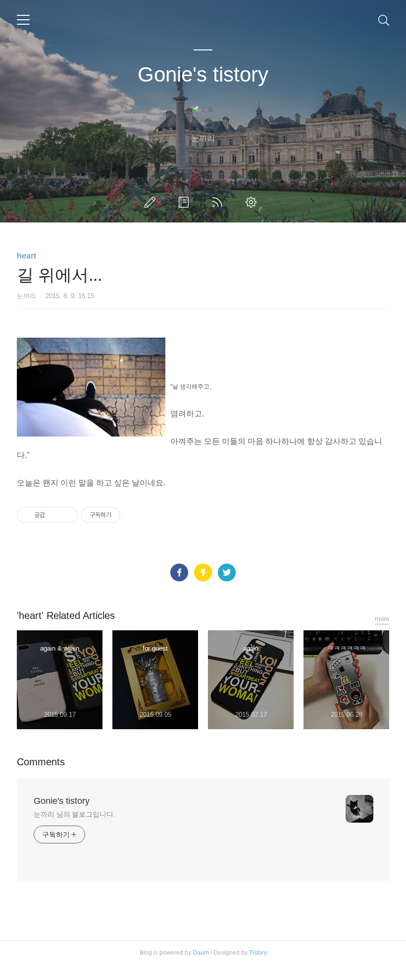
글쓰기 (152, 202)
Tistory (258, 952)
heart (26, 256)
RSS (219, 202)
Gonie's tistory (203, 74)
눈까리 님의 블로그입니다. (74, 814)
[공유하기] (54, 515)
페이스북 (179, 572)
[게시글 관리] (66, 515)
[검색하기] (383, 20)
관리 (253, 202)
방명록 (186, 202)
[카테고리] (23, 20)
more (382, 618)
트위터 (227, 572)
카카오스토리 (203, 572)
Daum (201, 952)
